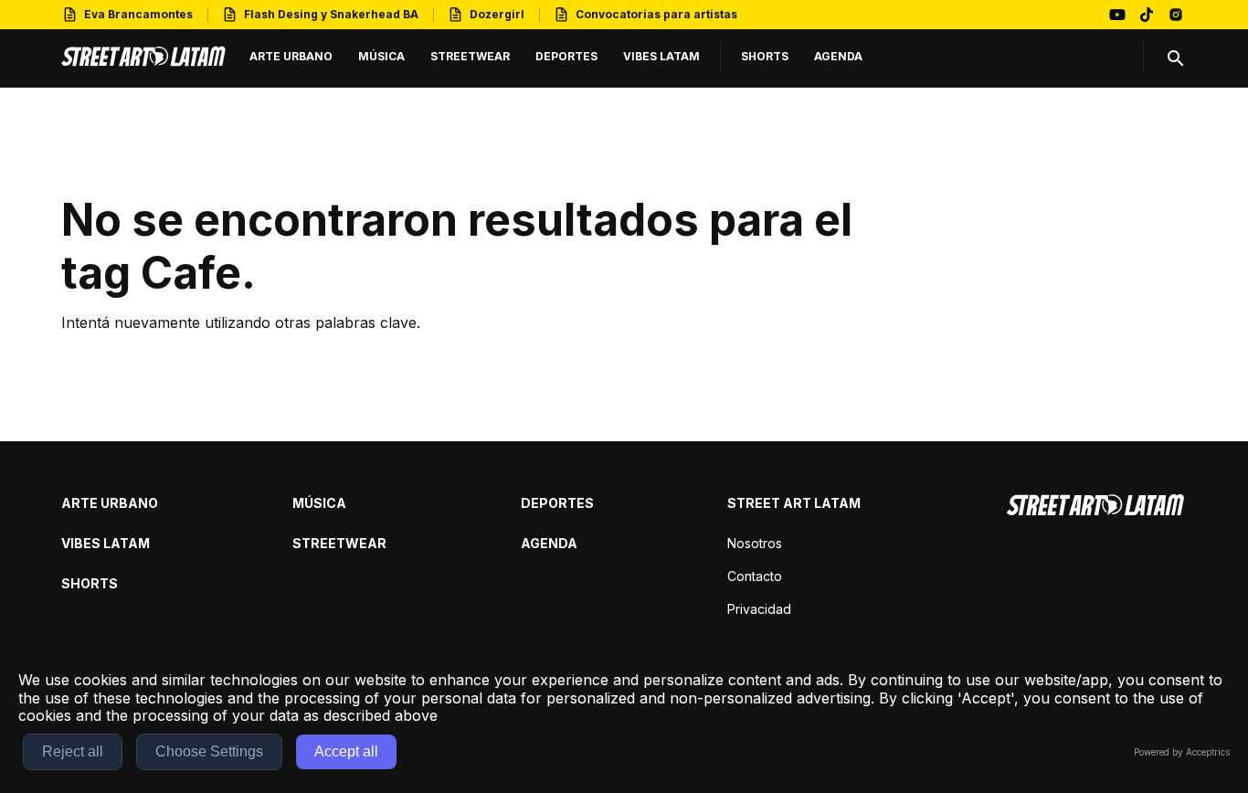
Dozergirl (497, 14)
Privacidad (759, 609)
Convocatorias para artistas (656, 14)
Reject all (72, 751)
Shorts (89, 583)
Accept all (346, 751)
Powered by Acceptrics (1182, 751)
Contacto (754, 576)
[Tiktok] (1146, 14)
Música (319, 503)
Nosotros (754, 543)
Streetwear (339, 543)
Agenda (549, 543)
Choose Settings (209, 751)
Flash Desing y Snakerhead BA (331, 14)
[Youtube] (1117, 14)
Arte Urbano (109, 503)
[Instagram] (1175, 14)
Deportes (557, 503)
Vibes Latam (105, 543)
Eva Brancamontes (138, 14)
